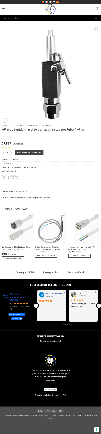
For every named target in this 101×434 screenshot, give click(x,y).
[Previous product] (9, 138)
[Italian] (50, 2)
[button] (3, 9)
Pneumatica (33, 126)
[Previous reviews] (36, 306)
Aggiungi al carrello (29, 152)
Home (4, 126)
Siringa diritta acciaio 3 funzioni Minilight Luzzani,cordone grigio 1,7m (49, 248)
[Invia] (96, 17)
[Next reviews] (99, 306)
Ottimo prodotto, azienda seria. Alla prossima (83, 305)
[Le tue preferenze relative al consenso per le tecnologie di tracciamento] (96, 429)
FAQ (65, 395)
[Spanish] (43, 2)
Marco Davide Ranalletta (54, 293)
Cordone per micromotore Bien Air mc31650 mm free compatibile (81, 248)
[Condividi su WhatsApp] (4, 177)
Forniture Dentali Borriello (18, 298)
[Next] (99, 238)
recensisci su (15, 318)
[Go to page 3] (69, 324)
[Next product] (4, 138)
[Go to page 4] (71, 324)
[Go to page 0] (63, 324)
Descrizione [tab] (7, 191)
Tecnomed (12, 171)
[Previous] (2, 238)
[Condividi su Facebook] (9, 177)
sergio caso (82, 293)
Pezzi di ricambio (17, 126)
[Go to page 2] (67, 324)
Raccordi (46, 126)
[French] (47, 2)
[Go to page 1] (65, 324)
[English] (54, 2)
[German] (58, 2)
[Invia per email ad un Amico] (17, 177)
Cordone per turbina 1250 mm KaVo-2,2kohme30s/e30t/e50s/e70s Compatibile (16, 249)
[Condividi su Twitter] (13, 177)
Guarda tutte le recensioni (16, 314)
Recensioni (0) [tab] (20, 191)
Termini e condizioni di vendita (47, 395)
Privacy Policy (51, 389)
